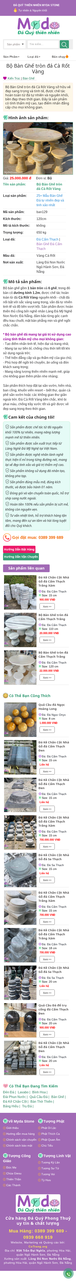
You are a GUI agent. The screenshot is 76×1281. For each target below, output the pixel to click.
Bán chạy (58, 56)
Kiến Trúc (14, 78)
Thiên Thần (13, 1179)
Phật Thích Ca (50, 1133)
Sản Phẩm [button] (10, 56)
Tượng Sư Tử (50, 1168)
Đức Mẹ (11, 1167)
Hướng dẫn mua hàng (20, 1133)
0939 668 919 (38, 1237)
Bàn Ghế (28, 78)
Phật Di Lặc (48, 1127)
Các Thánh (13, 1185)
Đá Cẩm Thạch (47, 239)
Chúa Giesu (13, 1173)
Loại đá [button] (33, 56)
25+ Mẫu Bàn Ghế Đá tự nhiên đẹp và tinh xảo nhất (50, 200)
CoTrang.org (38, 1246)
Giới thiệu (12, 1127)
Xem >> (47, 606)
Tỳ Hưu (46, 1180)
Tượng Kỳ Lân (50, 1162)
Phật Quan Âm (50, 1139)
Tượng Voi (48, 1174)
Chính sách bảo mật (19, 1145)
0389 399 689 (51, 537)
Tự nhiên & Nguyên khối (32, 10)
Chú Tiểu (47, 1145)
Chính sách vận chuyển (21, 1139)
